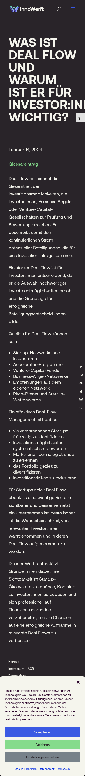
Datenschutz (47, 768)
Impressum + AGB (21, 669)
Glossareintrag (23, 164)
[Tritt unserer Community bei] (81, 375)
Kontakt (13, 662)
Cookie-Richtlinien (26, 768)
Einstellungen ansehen (42, 757)
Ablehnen (43, 745)
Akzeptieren (42, 732)
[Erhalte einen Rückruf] (80, 407)
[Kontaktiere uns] (81, 400)
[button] (78, 682)
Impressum (63, 768)
